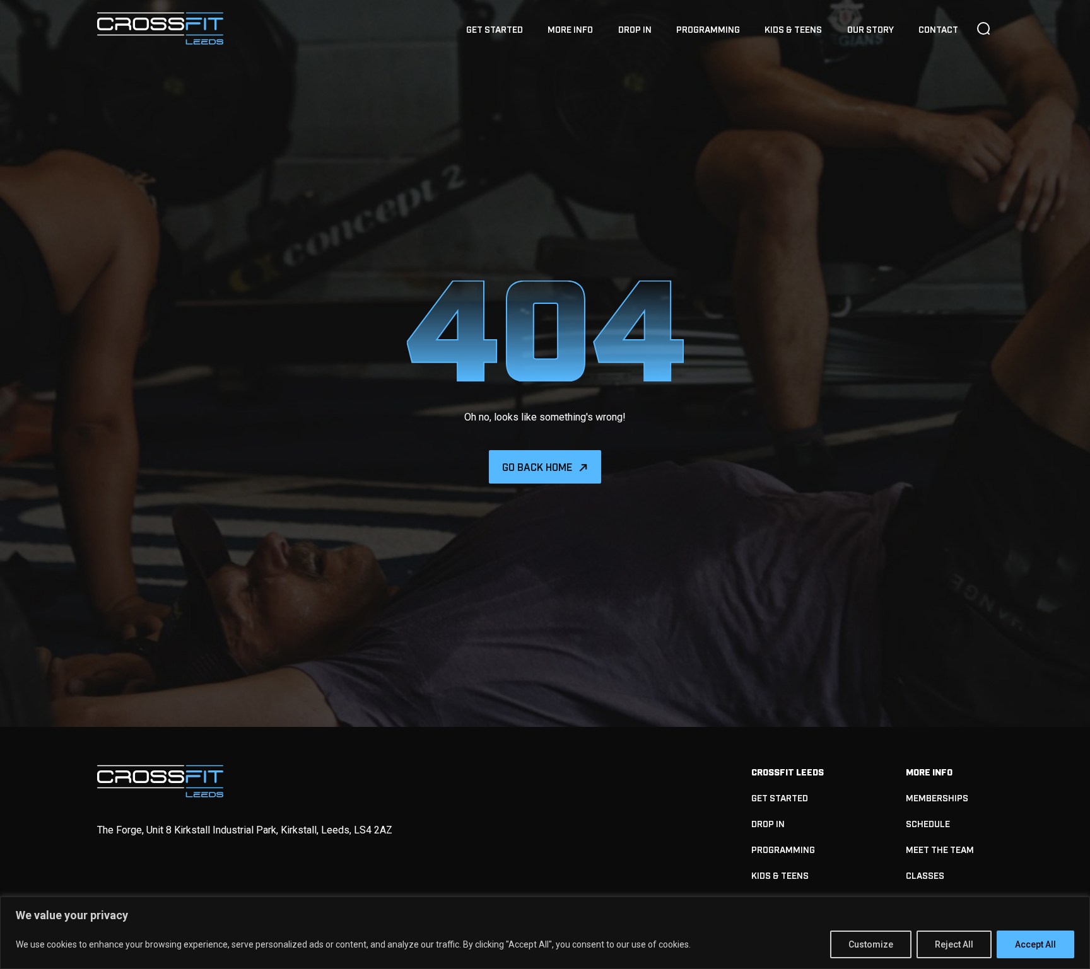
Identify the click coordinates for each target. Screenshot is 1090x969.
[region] (545, 932)
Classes (925, 874)
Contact (938, 28)
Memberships (937, 797)
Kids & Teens (793, 28)
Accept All (1035, 944)
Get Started (494, 28)
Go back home (537, 466)
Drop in (635, 28)
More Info (570, 28)
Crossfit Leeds (787, 771)
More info (929, 771)
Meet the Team (940, 849)
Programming (708, 28)
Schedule (928, 823)
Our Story (870, 28)
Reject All (954, 944)
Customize (870, 944)
